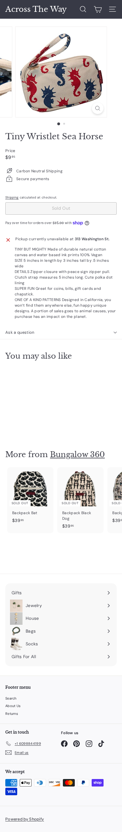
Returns (11, 713)
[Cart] (97, 9)
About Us (13, 706)
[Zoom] (97, 108)
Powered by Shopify (24, 819)
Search (11, 698)
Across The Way (36, 9)
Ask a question (19, 332)
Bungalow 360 (77, 454)
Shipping (11, 197)
